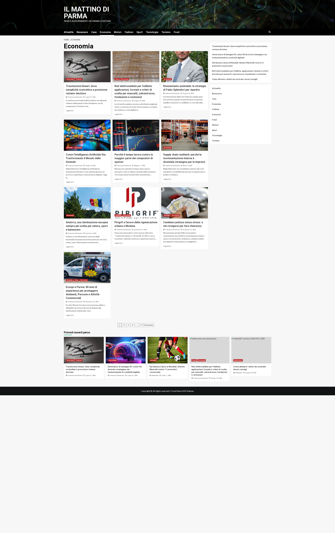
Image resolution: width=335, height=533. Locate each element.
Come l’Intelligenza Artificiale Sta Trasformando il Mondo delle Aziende (86, 158)
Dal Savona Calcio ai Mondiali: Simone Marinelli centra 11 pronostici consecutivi (238, 64)
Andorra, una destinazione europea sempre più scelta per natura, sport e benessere (87, 226)
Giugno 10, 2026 (188, 93)
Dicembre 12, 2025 (189, 230)
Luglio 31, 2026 (90, 97)
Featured (216, 114)
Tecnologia (152, 32)
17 (141, 325)
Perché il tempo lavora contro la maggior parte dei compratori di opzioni (134, 158)
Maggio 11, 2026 (139, 165)
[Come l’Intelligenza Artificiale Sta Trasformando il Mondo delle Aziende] (87, 135)
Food (176, 32)
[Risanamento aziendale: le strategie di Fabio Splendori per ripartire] (184, 66)
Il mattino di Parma (86, 12)
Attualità (68, 32)
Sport (139, 32)
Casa (94, 32)
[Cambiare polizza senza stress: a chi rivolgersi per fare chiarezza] (184, 202)
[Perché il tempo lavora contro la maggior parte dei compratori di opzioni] (136, 135)
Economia (105, 32)
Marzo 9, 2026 (187, 165)
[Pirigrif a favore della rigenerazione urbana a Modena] (136, 202)
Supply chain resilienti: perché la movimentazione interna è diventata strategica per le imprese (184, 158)
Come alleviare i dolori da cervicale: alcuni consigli (234, 79)
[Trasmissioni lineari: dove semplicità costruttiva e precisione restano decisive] (87, 66)
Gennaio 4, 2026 (90, 233)
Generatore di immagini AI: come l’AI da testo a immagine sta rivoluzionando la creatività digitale (239, 56)
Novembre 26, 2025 (92, 302)
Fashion (129, 32)
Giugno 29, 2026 (139, 101)
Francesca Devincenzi (75, 97)
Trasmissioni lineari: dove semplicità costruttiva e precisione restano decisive (86, 89)
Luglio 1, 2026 (166, 375)
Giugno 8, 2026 (90, 165)
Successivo (148, 325)
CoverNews (176, 391)
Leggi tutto (70, 111)
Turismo (166, 32)
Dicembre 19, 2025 (140, 230)
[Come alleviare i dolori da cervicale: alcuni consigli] (251, 350)
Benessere (82, 32)
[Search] (269, 32)
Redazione (155, 375)
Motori (117, 32)
